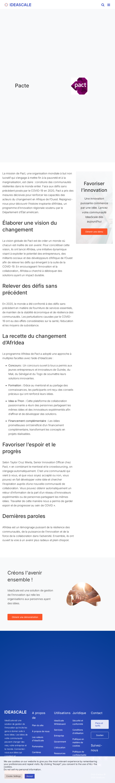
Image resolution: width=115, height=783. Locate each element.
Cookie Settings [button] (13, 776)
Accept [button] (30, 776)
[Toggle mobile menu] (109, 4)
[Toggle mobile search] (102, 4)
